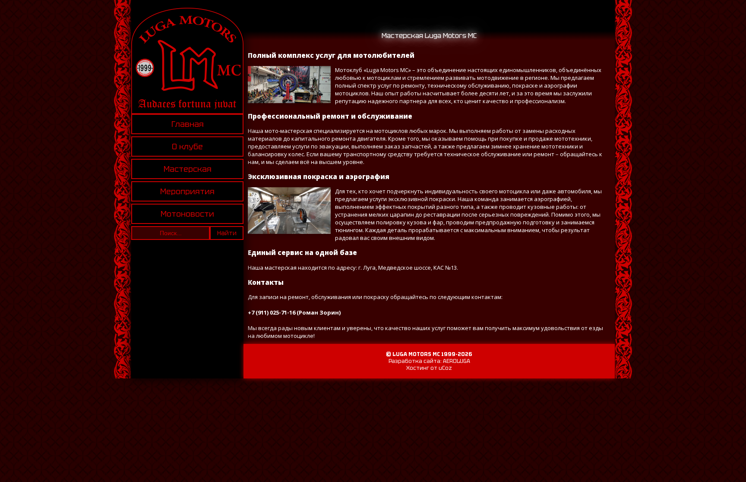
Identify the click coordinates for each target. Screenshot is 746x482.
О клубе (187, 146)
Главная (187, 124)
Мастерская (188, 169)
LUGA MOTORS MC (416, 354)
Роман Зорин (319, 312)
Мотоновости (187, 214)
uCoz (445, 368)
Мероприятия (187, 191)
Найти (227, 233)
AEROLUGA (456, 361)
